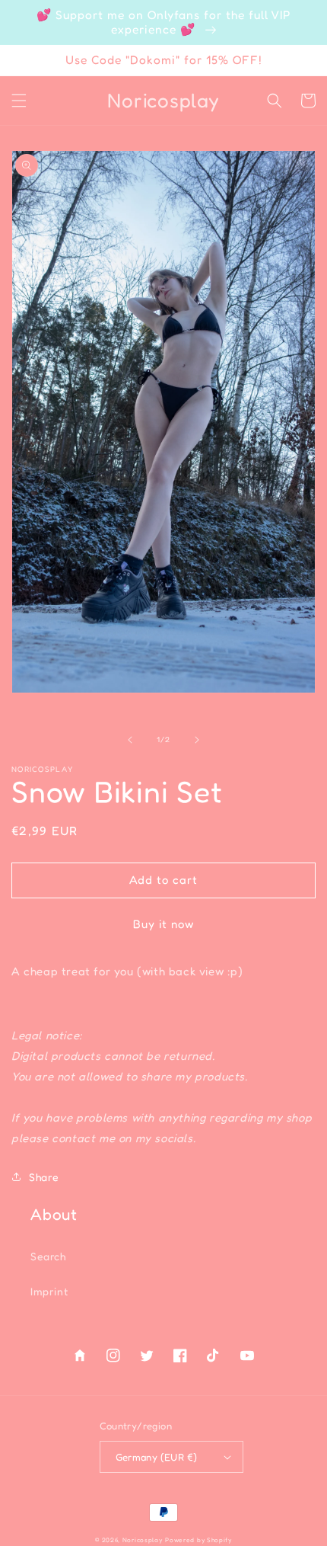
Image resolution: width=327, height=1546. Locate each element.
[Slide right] (197, 740)
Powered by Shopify (198, 1540)
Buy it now (163, 924)
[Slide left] (130, 740)
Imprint (49, 1291)
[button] (19, 100)
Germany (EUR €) (157, 1457)
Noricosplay (142, 1540)
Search (48, 1256)
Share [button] (44, 1176)
